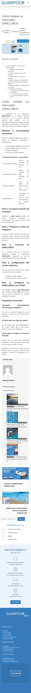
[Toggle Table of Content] (3, 64)
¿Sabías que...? (22, 423)
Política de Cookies (7, 651)
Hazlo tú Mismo (8, 6)
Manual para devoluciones (9, 637)
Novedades (10, 457)
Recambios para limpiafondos (10, 661)
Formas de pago (7, 634)
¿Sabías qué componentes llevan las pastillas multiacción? (16, 510)
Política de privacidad (8, 649)
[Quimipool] (13, 3)
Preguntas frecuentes (16, 89)
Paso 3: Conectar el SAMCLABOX (19, 80)
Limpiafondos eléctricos (9, 658)
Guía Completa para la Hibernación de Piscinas (17, 409)
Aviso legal (5, 646)
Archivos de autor (8, 390)
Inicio (3, 6)
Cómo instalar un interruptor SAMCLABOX (12, 20)
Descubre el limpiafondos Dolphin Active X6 (17, 459)
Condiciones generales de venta (11, 647)
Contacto (5, 630)
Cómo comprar (7, 632)
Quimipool (16, 350)
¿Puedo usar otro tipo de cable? (20, 93)
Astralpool (5, 118)
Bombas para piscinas (8, 659)
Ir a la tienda (15, 602)
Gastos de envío (7, 635)
